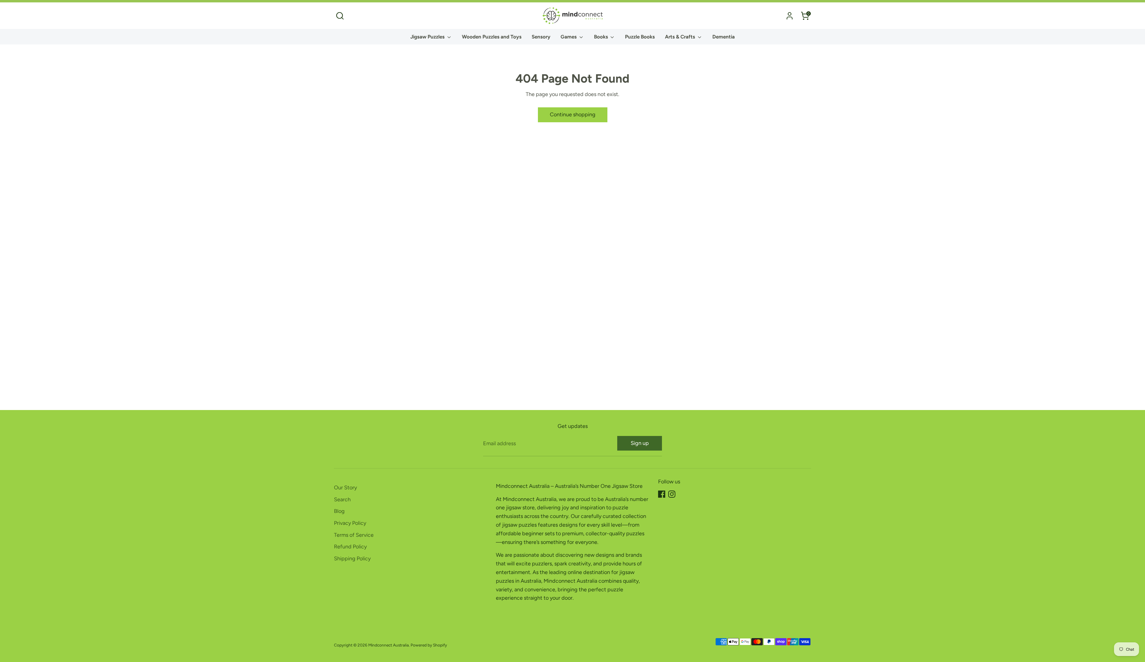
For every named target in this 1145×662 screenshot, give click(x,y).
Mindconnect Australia (388, 645)
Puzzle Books (640, 37)
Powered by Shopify (429, 645)
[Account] (790, 16)
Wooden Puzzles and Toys (492, 37)
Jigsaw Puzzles (428, 37)
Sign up (640, 443)
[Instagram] (671, 494)
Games (569, 37)
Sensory (541, 37)
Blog (339, 511)
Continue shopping (572, 114)
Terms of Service (354, 535)
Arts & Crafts (680, 37)
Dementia (723, 37)
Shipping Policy (352, 558)
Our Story (345, 487)
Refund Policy (350, 546)
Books (601, 37)
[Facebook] (661, 494)
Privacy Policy (350, 523)
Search (342, 499)
